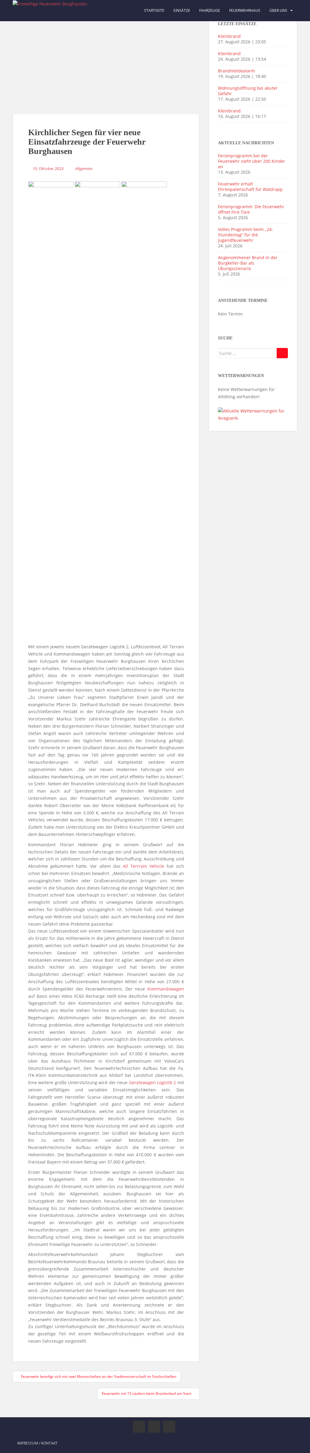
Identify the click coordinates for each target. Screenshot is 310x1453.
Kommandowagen (165, 989)
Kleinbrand (229, 36)
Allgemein (84, 168)
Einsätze (181, 10)
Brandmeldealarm (236, 71)
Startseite (154, 10)
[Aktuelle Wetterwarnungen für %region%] (253, 414)
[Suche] (282, 353)
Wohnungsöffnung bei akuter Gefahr (248, 90)
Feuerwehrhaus (244, 10)
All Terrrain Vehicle (143, 866)
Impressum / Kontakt (37, 1443)
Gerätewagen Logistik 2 (152, 1082)
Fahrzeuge (209, 10)
